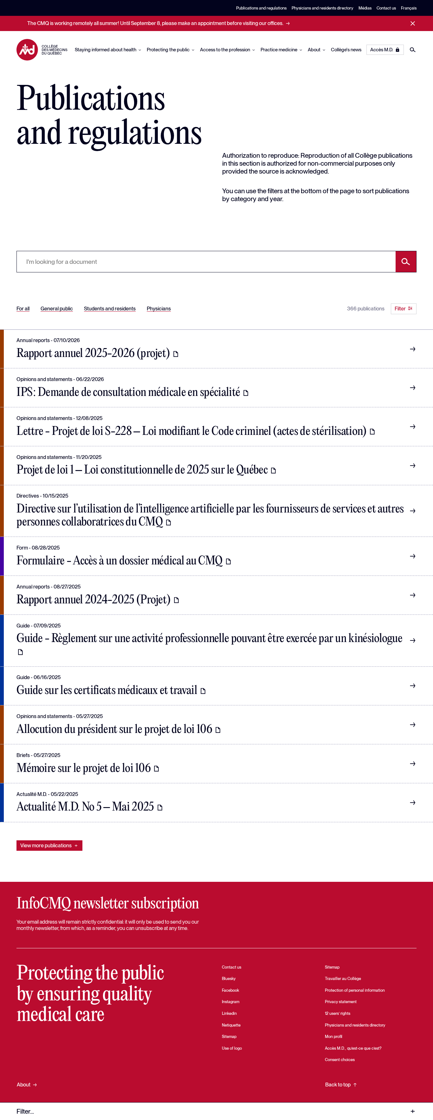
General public (57, 308)
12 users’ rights (337, 1013)
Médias (365, 8)
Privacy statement (341, 1001)
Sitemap (229, 1036)
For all (22, 308)
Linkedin (229, 1013)
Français (409, 8)
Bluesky (229, 978)
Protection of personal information (355, 990)
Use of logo (232, 1048)
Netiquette (231, 1025)
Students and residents (110, 308)
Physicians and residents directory (322, 8)
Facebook (230, 990)
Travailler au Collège (343, 978)
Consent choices (340, 1059)
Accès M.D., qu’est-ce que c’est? (353, 1048)
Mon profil (333, 1036)
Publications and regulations (261, 8)
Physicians (159, 308)
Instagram (230, 1001)
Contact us (386, 8)
